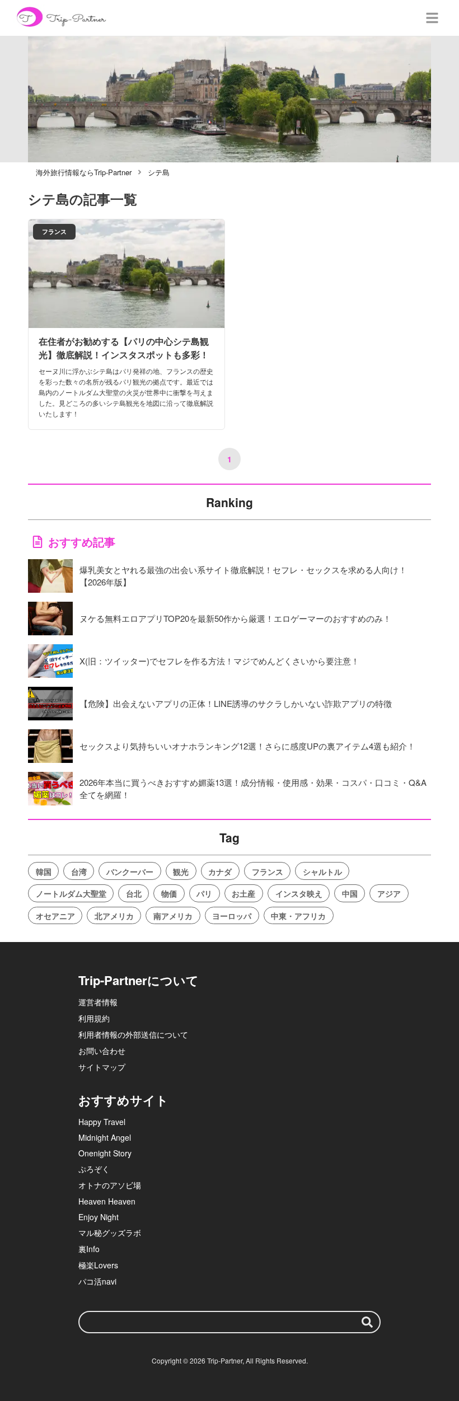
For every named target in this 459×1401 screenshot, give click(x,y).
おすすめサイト (123, 1100)
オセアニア (55, 915)
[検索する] (367, 1322)
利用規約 (94, 1018)
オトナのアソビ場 (109, 1185)
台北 (134, 893)
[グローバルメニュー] (432, 17)
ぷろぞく (94, 1168)
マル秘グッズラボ (109, 1232)
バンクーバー (129, 871)
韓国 (43, 871)
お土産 (243, 893)
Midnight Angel (104, 1137)
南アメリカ (173, 915)
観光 (181, 871)
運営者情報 (98, 1002)
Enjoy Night (98, 1216)
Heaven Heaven (106, 1201)
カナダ (220, 871)
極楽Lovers (98, 1265)
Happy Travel (101, 1121)
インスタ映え (298, 893)
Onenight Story (105, 1153)
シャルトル (322, 871)
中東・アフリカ (298, 915)
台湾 (79, 871)
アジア (389, 893)
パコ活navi (97, 1281)
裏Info (89, 1248)
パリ (204, 893)
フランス (267, 871)
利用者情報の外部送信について (133, 1034)
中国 (350, 893)
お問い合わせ (101, 1050)
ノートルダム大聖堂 (71, 893)
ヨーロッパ (231, 915)
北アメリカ (114, 915)
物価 (169, 893)
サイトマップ (101, 1066)
